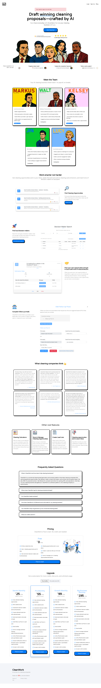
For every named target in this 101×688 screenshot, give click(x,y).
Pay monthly (45, 581)
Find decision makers (18, 241)
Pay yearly (54, 581)
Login (88, 4)
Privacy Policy (24, 678)
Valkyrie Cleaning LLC (81, 386)
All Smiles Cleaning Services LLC (54, 402)
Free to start (40, 562)
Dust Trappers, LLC (57, 386)
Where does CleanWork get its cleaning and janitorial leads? (36, 490)
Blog (97, 4)
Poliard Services (32, 387)
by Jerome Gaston (25, 675)
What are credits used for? (28, 514)
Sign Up (93, 4)
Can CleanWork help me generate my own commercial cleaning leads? (39, 508)
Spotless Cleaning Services (80, 413)
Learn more (68, 202)
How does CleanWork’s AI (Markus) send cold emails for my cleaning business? (41, 502)
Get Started (50, 30)
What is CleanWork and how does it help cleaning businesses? (37, 473)
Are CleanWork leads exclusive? (29, 496)
